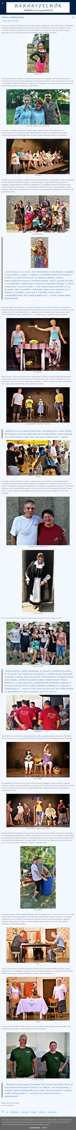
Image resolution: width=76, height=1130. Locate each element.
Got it (44, 1128)
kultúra (33, 1112)
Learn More (34, 1128)
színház (42, 1112)
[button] (73, 17)
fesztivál (25, 1112)
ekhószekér (14, 1112)
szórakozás (52, 1112)
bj (7, 1112)
